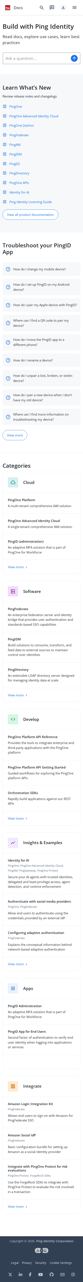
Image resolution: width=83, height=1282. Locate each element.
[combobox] (36, 58)
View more (15, 435)
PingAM (14, 144)
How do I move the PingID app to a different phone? (38, 342)
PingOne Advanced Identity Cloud (33, 116)
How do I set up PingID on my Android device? (41, 287)
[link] (7, 7)
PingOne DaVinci (21, 125)
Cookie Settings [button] (61, 1263)
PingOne (15, 106)
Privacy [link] (27, 1263)
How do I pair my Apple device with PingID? (45, 305)
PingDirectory (19, 173)
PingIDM (15, 154)
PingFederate (19, 135)
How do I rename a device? (33, 360)
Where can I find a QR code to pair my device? (41, 323)
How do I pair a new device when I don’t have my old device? (42, 397)
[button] (63, 7)
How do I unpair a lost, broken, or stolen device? (42, 378)
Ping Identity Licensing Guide (30, 202)
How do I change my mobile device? (39, 269)
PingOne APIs (19, 183)
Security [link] (40, 1263)
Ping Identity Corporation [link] (55, 1241)
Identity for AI (19, 192)
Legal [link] (15, 1263)
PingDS (14, 164)
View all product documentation (30, 214)
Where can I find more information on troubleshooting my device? (41, 417)
